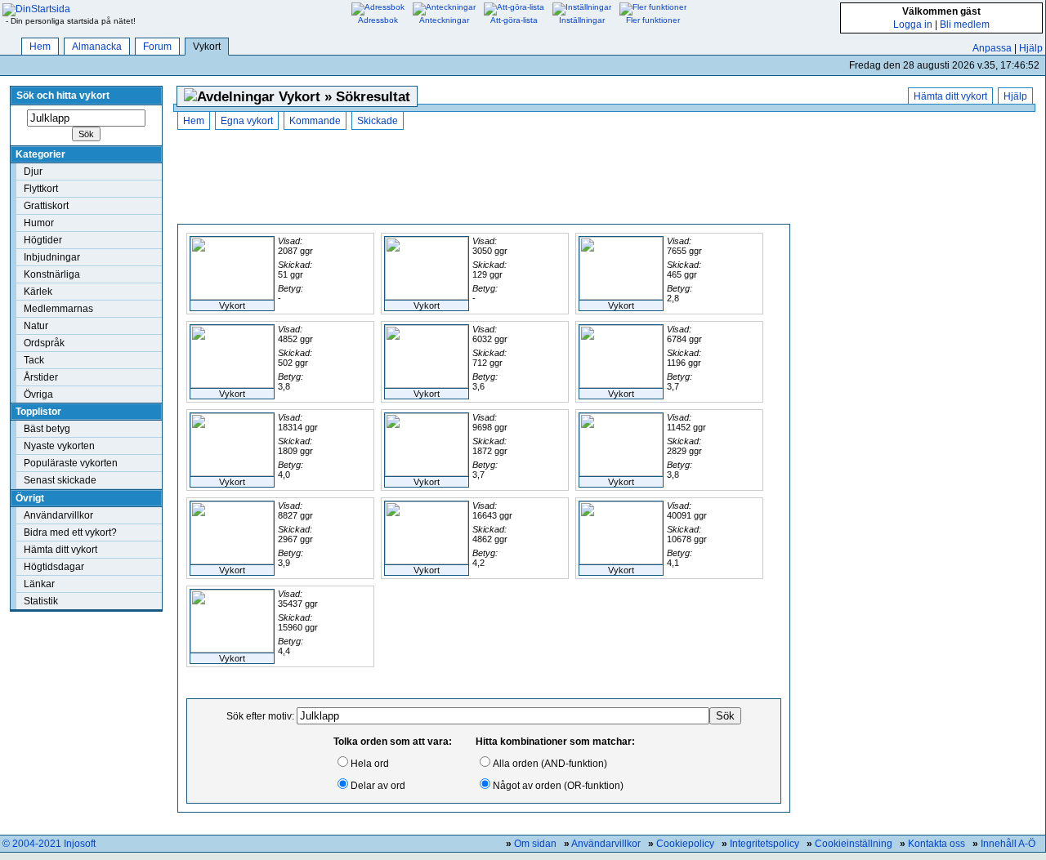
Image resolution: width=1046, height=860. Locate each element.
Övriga (38, 394)
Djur (33, 171)
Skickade (377, 121)
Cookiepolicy (685, 843)
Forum (157, 46)
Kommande (315, 121)
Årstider (41, 377)
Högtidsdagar (54, 567)
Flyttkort (41, 188)
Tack (34, 360)
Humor (39, 223)
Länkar (39, 584)
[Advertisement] (483, 179)
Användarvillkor (58, 515)
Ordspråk (44, 343)
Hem (40, 46)
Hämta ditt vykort (60, 549)
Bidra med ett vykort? (70, 532)
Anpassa (992, 48)
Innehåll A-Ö (1008, 843)
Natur (36, 326)
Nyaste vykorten (59, 446)
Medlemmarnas (58, 308)
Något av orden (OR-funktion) (558, 785)
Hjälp (1031, 48)
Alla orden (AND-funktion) (550, 763)
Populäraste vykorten (71, 463)
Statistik (41, 601)
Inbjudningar (52, 257)
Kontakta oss (936, 843)
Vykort (207, 46)
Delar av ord (378, 785)
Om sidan (535, 843)
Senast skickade (60, 480)
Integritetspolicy (764, 843)
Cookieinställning (853, 843)
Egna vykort (247, 121)
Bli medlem (965, 24)
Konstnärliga (52, 274)
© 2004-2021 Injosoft (49, 843)
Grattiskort (46, 206)
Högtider (43, 240)
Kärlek (38, 291)
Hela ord (370, 763)
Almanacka (97, 46)
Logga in (912, 24)
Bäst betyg (47, 428)
